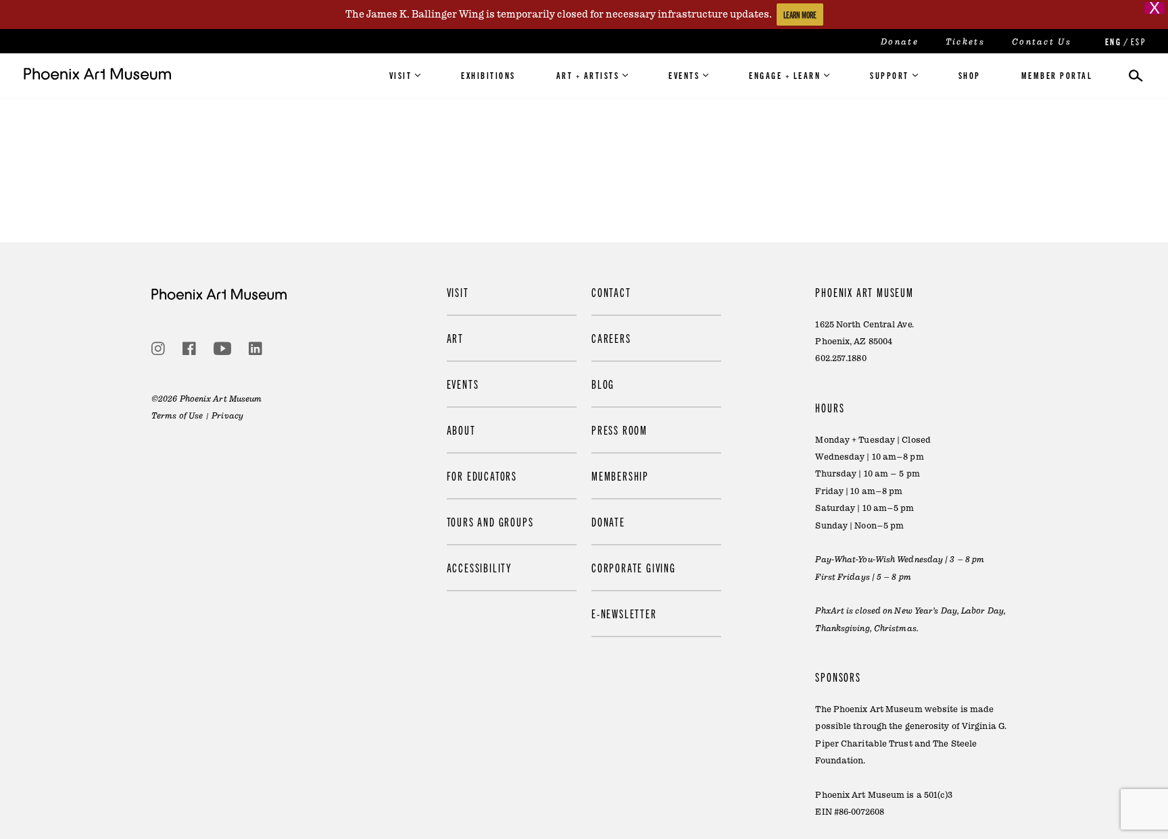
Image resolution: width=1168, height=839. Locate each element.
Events (684, 75)
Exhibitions (488, 75)
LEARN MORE (800, 14)
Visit (400, 75)
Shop (969, 75)
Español (1137, 41)
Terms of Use (177, 415)
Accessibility (479, 567)
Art (455, 338)
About (461, 430)
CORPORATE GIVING (633, 567)
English (1112, 41)
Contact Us (1041, 41)
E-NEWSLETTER (624, 613)
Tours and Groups (490, 521)
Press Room (619, 430)
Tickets (965, 41)
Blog (602, 384)
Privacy (227, 415)
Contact (611, 292)
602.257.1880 (840, 358)
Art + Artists (588, 75)
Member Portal (1057, 75)
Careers (611, 338)
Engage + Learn (785, 75)
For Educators (482, 475)
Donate (900, 41)
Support (889, 75)
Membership (620, 475)
